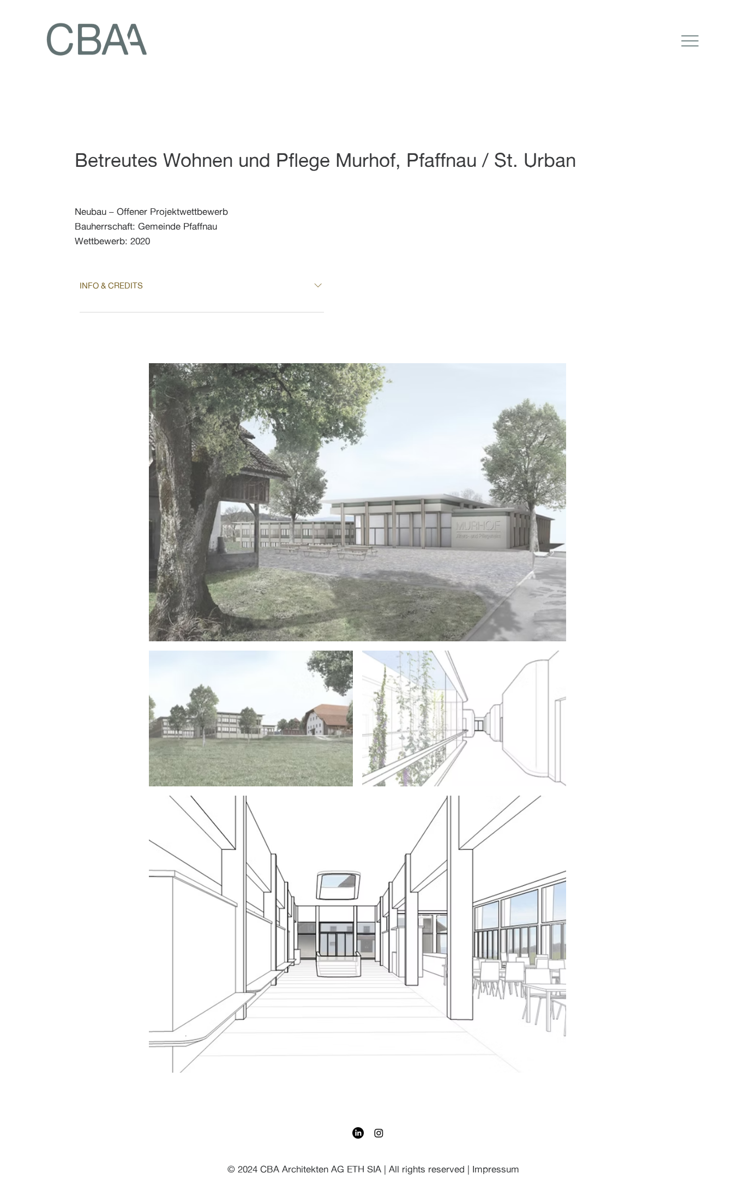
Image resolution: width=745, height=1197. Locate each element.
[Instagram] (378, 1133)
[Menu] (690, 41)
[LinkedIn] (358, 1133)
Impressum (495, 1169)
